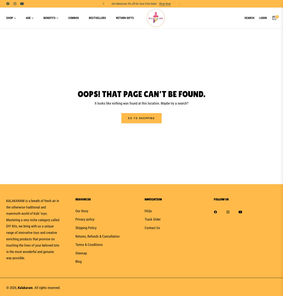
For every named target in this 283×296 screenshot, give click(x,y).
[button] (249, 17)
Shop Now (164, 3)
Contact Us (152, 228)
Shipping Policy (86, 228)
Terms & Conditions (89, 245)
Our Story (81, 211)
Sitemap (81, 253)
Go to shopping (141, 118)
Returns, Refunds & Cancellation (97, 236)
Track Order (153, 219)
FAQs (148, 211)
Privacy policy (84, 219)
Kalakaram (25, 288)
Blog (78, 261)
